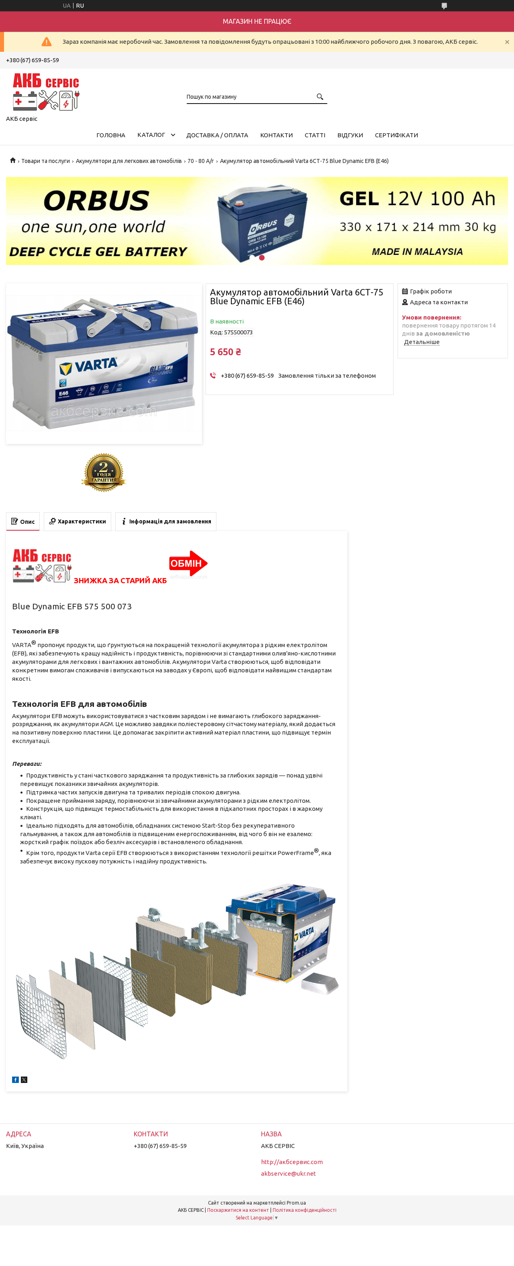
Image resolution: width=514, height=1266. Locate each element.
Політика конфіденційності (305, 1210)
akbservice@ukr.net (288, 1173)
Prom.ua (296, 1202)
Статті (315, 135)
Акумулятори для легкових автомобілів (129, 161)
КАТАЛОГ (151, 134)
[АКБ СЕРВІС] (46, 90)
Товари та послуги (45, 161)
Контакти (276, 135)
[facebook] (15, 1080)
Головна (110, 135)
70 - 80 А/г (201, 161)
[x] (24, 1080)
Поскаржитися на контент (238, 1210)
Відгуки (350, 135)
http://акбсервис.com (292, 1161)
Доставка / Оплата (217, 135)
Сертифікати (396, 135)
